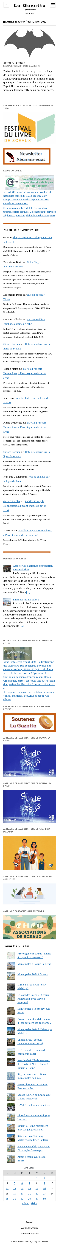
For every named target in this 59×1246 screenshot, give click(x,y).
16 (44, 1188)
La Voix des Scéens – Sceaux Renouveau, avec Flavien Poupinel (33, 998)
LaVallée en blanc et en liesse (34, 1105)
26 (14, 1198)
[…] (28, 592)
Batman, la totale (14, 63)
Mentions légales (29, 1233)
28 (29, 1198)
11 (7, 1188)
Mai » (34, 1203)
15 (37, 1188)
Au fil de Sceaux (29, 1227)
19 (14, 1193)
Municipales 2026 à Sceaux (32, 974)
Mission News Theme (20, 1242)
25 (7, 1198)
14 (29, 1188)
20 (22, 1193)
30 (44, 1198)
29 (37, 1198)
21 (29, 1193)
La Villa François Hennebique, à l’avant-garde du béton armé (24, 373)
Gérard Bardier (11, 344)
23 (44, 1193)
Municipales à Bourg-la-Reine (34, 964)
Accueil (29, 1222)
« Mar (25, 1203)
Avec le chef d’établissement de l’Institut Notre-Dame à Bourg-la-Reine (33, 1064)
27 (22, 1198)
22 (37, 1193)
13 (22, 1188)
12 (14, 1188)
